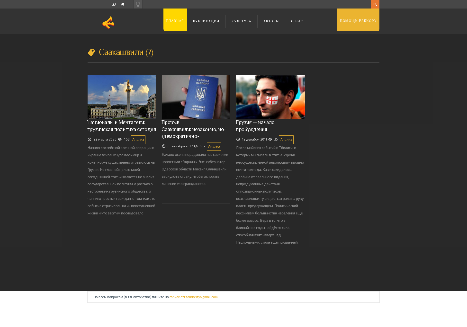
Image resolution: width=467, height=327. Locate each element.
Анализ (138, 139)
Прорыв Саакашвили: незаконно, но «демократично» (193, 129)
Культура (241, 21)
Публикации (206, 21)
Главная (175, 21)
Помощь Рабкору (358, 21)
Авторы (271, 21)
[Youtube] (113, 4)
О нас (297, 21)
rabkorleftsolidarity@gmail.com (194, 297)
